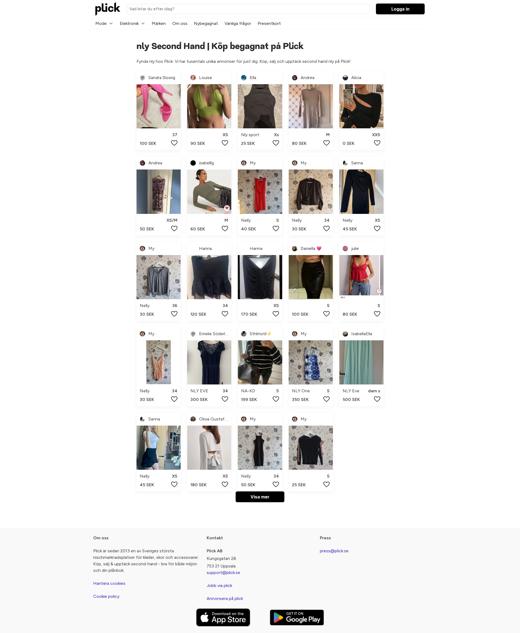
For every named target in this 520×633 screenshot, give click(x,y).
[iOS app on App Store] (223, 617)
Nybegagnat (206, 23)
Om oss (179, 23)
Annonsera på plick (225, 598)
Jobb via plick (219, 585)
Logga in (400, 9)
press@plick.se (334, 550)
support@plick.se (223, 572)
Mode (101, 23)
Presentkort (269, 23)
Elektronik (129, 23)
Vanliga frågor (238, 23)
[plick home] (107, 9)
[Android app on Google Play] (296, 617)
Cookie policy (106, 596)
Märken (159, 23)
